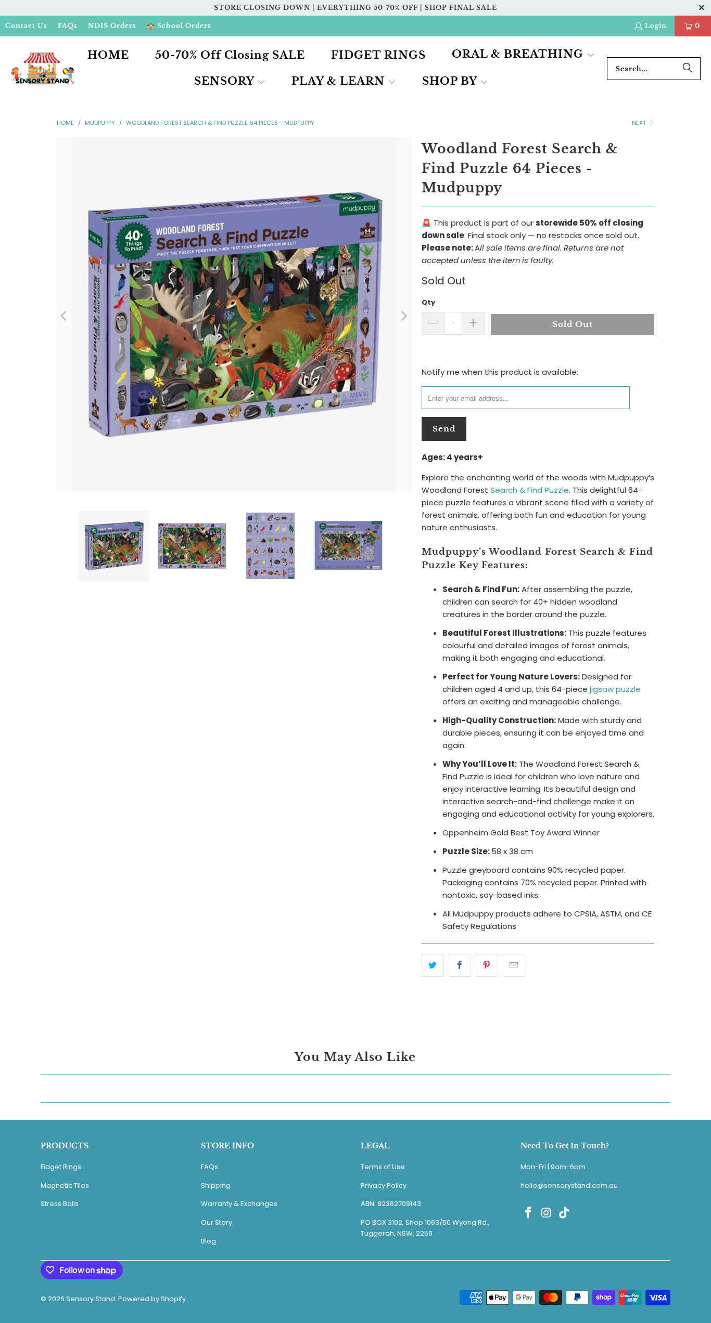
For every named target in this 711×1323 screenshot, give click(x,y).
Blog (208, 1241)
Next (639, 123)
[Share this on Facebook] (460, 965)
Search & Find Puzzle (529, 489)
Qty (428, 302)
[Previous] (64, 316)
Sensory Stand (90, 1299)
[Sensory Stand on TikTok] (565, 1213)
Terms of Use (383, 1167)
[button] (523, 55)
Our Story (216, 1222)
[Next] (403, 316)
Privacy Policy (384, 1185)
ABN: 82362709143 (391, 1204)
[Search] (688, 68)
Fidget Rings (61, 1167)
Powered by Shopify (152, 1299)
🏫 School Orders (179, 26)
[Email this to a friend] (514, 965)
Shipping (216, 1185)
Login (656, 26)
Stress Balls (60, 1204)
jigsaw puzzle (615, 689)
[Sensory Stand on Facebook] (528, 1213)
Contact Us (26, 26)
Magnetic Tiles (65, 1185)
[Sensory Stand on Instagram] (546, 1213)
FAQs (68, 26)
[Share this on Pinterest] (487, 965)
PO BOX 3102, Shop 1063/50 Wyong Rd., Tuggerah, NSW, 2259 (425, 1227)
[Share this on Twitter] (433, 965)
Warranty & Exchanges (239, 1204)
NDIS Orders (112, 26)
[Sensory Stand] (42, 68)
